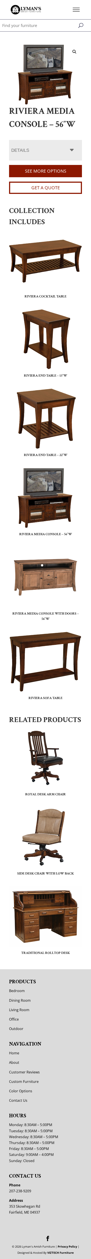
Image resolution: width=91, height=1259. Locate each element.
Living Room (19, 1009)
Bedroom (17, 990)
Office (14, 1019)
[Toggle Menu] (76, 9)
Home (14, 1053)
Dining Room (20, 1000)
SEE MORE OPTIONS (45, 171)
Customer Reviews (24, 1072)
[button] (74, 52)
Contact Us (18, 1100)
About (14, 1062)
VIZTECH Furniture (60, 1253)
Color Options (20, 1091)
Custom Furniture (24, 1081)
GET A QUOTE (45, 188)
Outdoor (16, 1028)
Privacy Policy (67, 1246)
